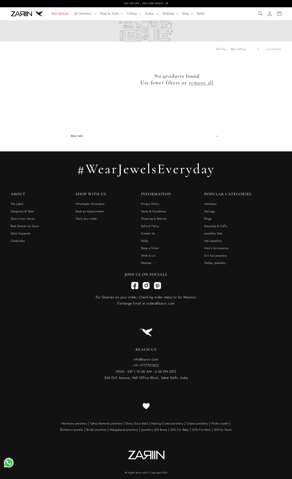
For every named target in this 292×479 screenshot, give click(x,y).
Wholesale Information (90, 204)
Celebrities (18, 241)
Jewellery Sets (213, 233)
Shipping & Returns (154, 218)
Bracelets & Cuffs (215, 226)
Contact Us (148, 233)
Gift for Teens (223, 429)
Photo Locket (219, 423)
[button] (84, 13)
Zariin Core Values (23, 218)
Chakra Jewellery (197, 423)
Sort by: (221, 49)
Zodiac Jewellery (215, 263)
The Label (17, 204)
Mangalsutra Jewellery (124, 429)
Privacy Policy (150, 204)
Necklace (210, 204)
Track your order (86, 218)
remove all (201, 83)
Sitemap (146, 263)
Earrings (209, 211)
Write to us (148, 255)
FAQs (144, 241)
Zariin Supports (20, 233)
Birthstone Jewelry (71, 429)
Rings (207, 218)
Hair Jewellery (213, 241)
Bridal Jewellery (97, 429)
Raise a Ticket (150, 248)
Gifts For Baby (179, 429)
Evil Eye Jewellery (215, 255)
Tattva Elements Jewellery (106, 423)
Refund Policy (150, 226)
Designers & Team (22, 211)
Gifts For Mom (201, 429)
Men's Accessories (216, 248)
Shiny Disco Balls (137, 423)
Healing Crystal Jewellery (166, 423)
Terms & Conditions (153, 211)
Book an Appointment (90, 211)
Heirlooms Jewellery (75, 423)
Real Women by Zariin (25, 226)
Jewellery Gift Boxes (154, 429)
